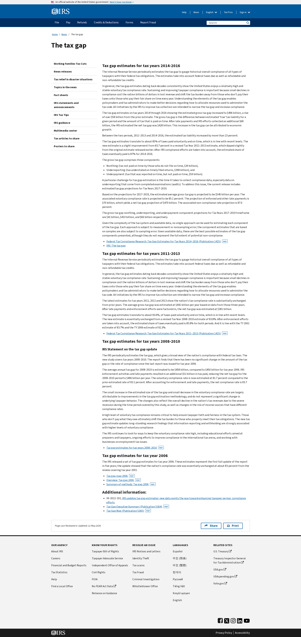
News (196, 12)
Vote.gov (218, 583)
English (210, 12)
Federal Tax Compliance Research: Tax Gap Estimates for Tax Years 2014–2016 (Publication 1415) (166, 241)
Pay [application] (68, 22)
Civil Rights (98, 572)
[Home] (61, 10)
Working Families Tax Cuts (70, 64)
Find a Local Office (62, 586)
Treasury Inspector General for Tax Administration (229, 560)
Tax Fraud (138, 572)
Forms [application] (129, 22)
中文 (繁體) (179, 565)
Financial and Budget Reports (68, 565)
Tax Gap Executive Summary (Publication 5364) (137, 506)
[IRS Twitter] (226, 620)
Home (55, 34)
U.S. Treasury (220, 551)
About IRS (57, 551)
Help (184, 12)
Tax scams (138, 565)
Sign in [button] (243, 12)
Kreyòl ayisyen (181, 593)
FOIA (95, 579)
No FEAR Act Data (102, 586)
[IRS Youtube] (247, 620)
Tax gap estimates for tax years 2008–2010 (134, 448)
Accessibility (242, 633)
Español (178, 551)
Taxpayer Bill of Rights (105, 551)
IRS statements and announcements (66, 105)
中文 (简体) (179, 558)
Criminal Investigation (145, 579)
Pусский (178, 579)
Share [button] (214, 526)
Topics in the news (65, 87)
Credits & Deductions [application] (106, 22)
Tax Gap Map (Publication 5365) (128, 511)
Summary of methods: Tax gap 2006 (130, 484)
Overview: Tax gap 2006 (123, 480)
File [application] (57, 22)
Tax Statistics (59, 572)
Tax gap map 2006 (120, 476)
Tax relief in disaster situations (73, 79)
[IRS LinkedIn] (239, 620)
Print (235, 526)
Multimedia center (65, 130)
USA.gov (218, 569)
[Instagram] (233, 620)
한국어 (177, 572)
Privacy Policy (224, 633)
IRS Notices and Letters (146, 551)
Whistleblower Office (145, 586)
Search (247, 23)
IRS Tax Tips (61, 115)
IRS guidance (62, 123)
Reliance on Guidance (104, 593)
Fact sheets (61, 95)
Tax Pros (228, 12)
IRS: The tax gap (116, 245)
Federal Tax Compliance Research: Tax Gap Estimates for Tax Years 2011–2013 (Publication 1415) (166, 333)
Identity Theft (140, 558)
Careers (55, 558)
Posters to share (64, 146)
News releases (63, 71)
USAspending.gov (223, 576)
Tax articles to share (66, 138)
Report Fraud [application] (148, 22)
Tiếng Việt (179, 586)
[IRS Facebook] (220, 620)
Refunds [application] (82, 22)
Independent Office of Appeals (110, 565)
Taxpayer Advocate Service (107, 558)
